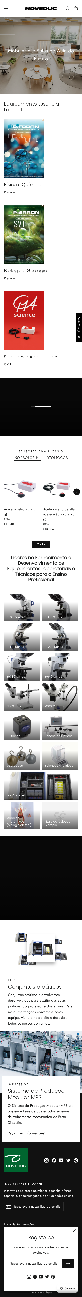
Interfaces (56, 457)
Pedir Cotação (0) (79, 327)
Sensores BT (27, 457)
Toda (41, 544)
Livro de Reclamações (19, 1224)
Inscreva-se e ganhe (23, 1183)
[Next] (76, 492)
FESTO (44, 417)
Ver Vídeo (44, 885)
